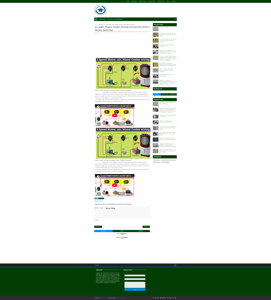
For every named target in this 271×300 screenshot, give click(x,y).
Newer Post (98, 226)
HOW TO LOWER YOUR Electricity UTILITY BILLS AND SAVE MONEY (167, 151)
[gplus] (158, 298)
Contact (174, 1)
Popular (165, 94)
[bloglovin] (163, 298)
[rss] (168, 298)
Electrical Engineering (115, 19)
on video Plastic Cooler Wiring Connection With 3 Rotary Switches (167, 40)
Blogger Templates (120, 298)
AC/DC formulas (163, 27)
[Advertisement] (122, 47)
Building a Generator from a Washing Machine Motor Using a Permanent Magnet (167, 52)
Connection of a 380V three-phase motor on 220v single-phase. (167, 133)
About (167, 1)
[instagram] (173, 298)
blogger (103, 231)
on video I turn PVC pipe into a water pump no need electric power (168, 128)
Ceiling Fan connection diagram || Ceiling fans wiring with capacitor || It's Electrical (167, 64)
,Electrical (111, 33)
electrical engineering (169, 160)
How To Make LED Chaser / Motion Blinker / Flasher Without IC (166, 70)
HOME (127, 1)
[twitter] (156, 298)
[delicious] (175, 298)
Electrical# (101, 198)
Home (96, 24)
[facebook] (153, 298)
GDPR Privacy (142, 1)
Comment (173, 94)
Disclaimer (134, 1)
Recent (156, 94)
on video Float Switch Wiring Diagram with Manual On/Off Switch (167, 34)
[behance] (170, 298)
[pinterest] (160, 298)
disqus (122, 231)
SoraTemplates (103, 298)
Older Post (146, 226)
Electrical (102, 19)
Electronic (156, 162)
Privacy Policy (151, 1)
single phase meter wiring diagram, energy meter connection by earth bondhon (167, 145)
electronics (165, 162)
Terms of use (160, 1)
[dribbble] (165, 298)
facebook (140, 231)
